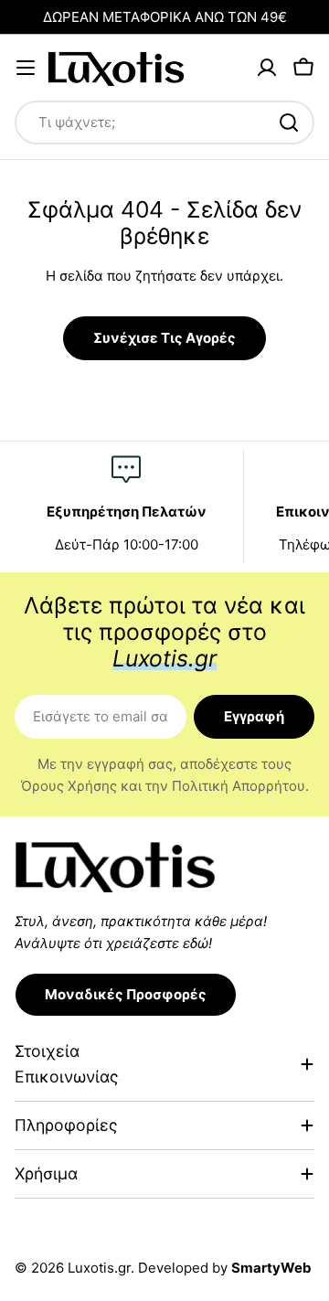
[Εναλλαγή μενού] (26, 68)
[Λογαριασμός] (267, 68)
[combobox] (164, 122)
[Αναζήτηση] (289, 122)
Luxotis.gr (99, 1267)
